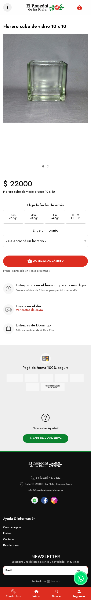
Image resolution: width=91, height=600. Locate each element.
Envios (7, 533)
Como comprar (12, 527)
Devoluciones (11, 545)
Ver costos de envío (29, 310)
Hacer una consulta (45, 438)
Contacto (8, 539)
